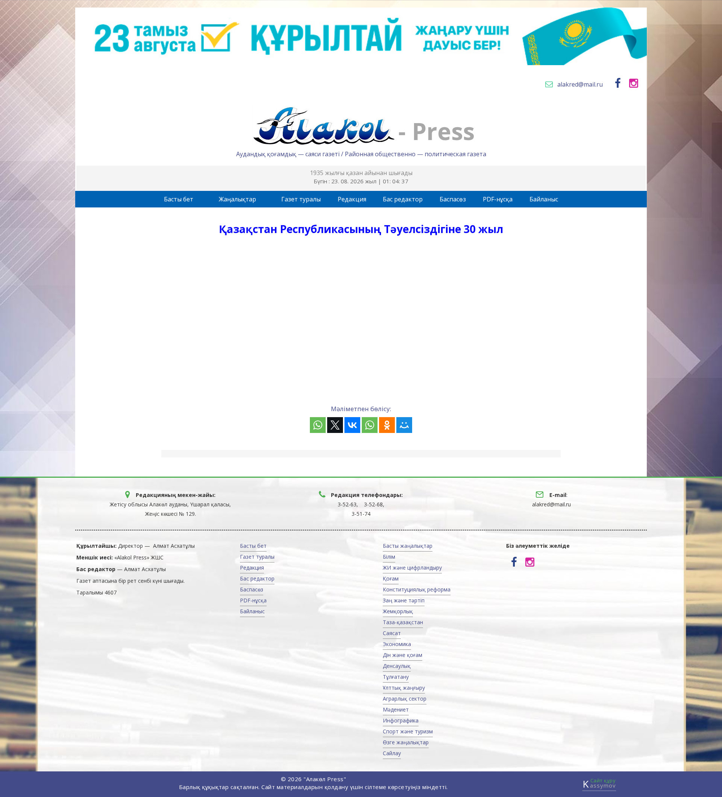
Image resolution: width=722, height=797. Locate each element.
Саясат (392, 633)
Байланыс (543, 199)
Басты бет (178, 199)
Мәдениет (396, 709)
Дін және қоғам (402, 654)
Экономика (397, 644)
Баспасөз (453, 199)
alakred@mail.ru (580, 84)
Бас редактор (403, 199)
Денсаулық (397, 665)
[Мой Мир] (404, 425)
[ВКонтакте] (352, 425)
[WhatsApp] (318, 425)
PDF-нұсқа (498, 199)
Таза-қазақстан (403, 622)
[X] (335, 425)
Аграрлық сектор (404, 698)
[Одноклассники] (387, 425)
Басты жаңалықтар (407, 545)
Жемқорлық (398, 611)
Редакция (352, 199)
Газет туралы (301, 199)
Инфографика (401, 720)
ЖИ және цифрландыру (412, 567)
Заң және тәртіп (404, 600)
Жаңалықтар (237, 199)
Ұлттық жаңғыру (404, 687)
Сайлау (392, 753)
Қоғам (391, 578)
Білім (389, 556)
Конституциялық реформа (416, 589)
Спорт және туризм (408, 731)
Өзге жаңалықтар (406, 742)
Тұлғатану (396, 676)
